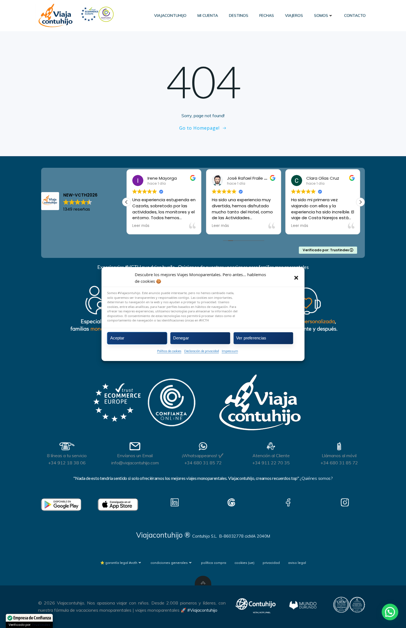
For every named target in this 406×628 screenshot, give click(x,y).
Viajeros (294, 15)
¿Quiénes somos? (316, 478)
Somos (321, 15)
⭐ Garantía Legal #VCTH (118, 563)
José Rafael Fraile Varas (251, 178)
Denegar (181, 338)
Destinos (238, 15)
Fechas (266, 15)
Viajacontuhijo (170, 15)
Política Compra (213, 563)
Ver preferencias (251, 338)
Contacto (355, 15)
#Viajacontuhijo (202, 610)
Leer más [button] (140, 225)
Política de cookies (169, 351)
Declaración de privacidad (201, 351)
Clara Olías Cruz (322, 178)
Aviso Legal (297, 563)
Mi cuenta (207, 15)
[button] (296, 278)
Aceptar (117, 338)
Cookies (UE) (244, 563)
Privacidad (271, 563)
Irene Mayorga (162, 178)
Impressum (230, 351)
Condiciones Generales (169, 563)
